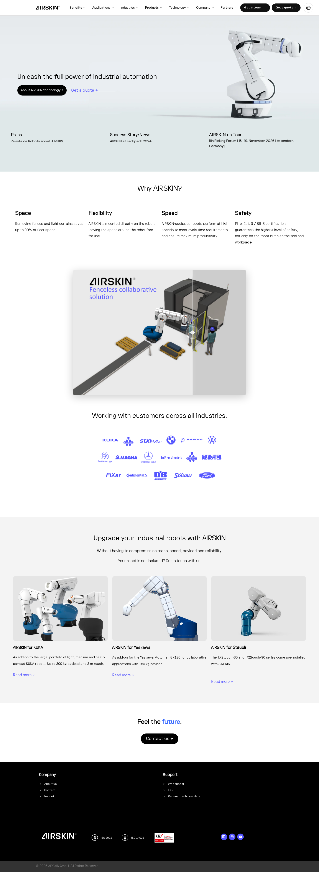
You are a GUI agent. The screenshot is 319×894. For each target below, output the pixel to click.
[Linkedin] (224, 837)
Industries (128, 8)
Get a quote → (286, 7)
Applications (101, 8)
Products (151, 8)
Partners (227, 8)
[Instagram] (232, 837)
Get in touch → (255, 7)
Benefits (76, 8)
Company (203, 8)
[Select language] (308, 8)
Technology (177, 8)
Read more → (24, 675)
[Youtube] (240, 837)
